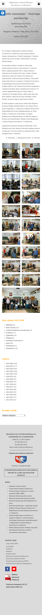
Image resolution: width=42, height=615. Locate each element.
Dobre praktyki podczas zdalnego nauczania (23, 527)
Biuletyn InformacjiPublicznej (15, 577)
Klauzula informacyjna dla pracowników (22, 498)
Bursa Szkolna (10, 327)
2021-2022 (9, 374)
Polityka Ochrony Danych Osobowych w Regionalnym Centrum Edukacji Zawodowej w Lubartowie (23, 510)
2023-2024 (9, 369)
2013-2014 (9, 394)
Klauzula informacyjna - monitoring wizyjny (23, 505)
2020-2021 (9, 376)
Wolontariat (10, 346)
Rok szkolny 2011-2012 (30, 31)
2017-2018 (9, 384)
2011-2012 (24, 36)
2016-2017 (9, 387)
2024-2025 (9, 366)
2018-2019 (9, 381)
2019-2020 (9, 379)
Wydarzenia (10, 348)
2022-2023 (9, 371)
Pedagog (9, 338)
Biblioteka (9, 325)
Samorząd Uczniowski (13, 340)
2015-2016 (9, 389)
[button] (2, 13)
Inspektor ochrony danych (17, 486)
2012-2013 (9, 397)
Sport (8, 343)
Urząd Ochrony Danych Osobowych (21, 488)
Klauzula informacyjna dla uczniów (20, 496)
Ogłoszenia (9, 335)
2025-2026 (9, 363)
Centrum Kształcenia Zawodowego (17, 330)
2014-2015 (9, 392)
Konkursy (15, 31)
